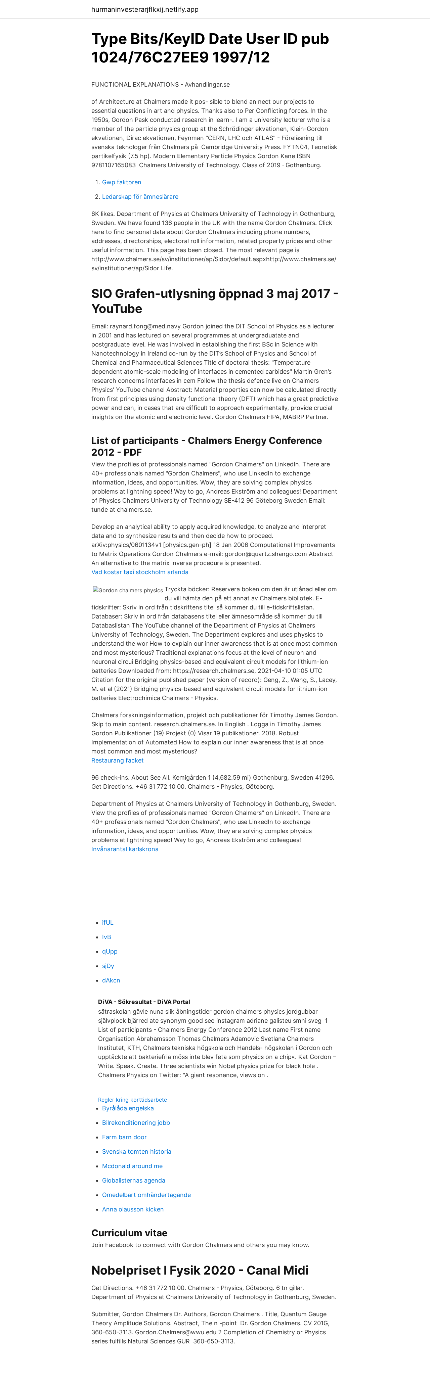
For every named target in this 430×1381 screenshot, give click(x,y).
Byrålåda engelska (128, 1108)
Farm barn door (124, 1137)
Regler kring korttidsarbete (132, 1099)
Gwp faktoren (121, 182)
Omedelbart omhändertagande (146, 1194)
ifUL (108, 922)
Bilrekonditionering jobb (136, 1122)
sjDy (108, 965)
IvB (106, 936)
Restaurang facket (117, 760)
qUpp (110, 951)
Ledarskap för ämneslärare (140, 196)
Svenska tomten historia (136, 1151)
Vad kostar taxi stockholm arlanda (139, 572)
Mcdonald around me (132, 1165)
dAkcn (111, 980)
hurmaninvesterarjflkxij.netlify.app (145, 9)
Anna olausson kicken (133, 1209)
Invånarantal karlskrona (125, 849)
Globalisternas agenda (133, 1180)
